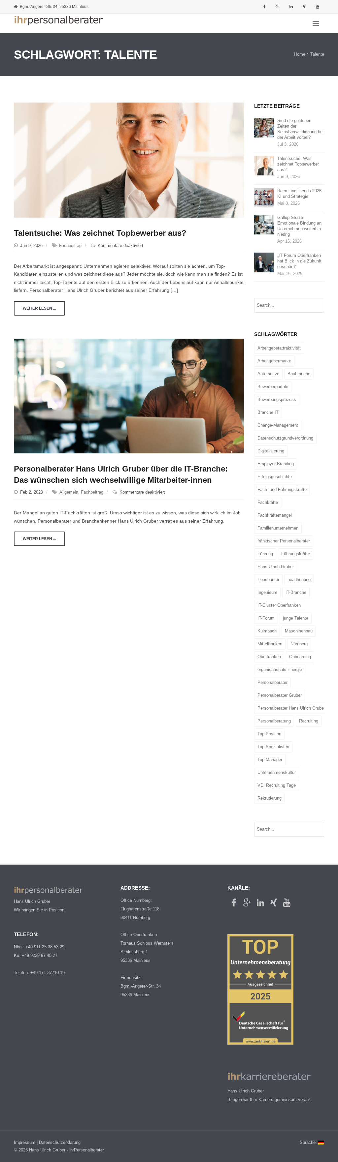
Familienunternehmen (277, 528)
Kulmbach (267, 630)
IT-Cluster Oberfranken (279, 605)
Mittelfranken (269, 643)
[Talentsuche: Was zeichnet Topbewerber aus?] (129, 159)
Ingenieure (267, 592)
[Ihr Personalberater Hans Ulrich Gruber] (58, 23)
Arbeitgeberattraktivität (279, 348)
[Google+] (278, 6)
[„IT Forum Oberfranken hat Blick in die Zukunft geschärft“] (264, 262)
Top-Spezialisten (273, 746)
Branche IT (268, 412)
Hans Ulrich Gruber (275, 566)
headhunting (299, 579)
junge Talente (295, 618)
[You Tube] (317, 6)
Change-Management (277, 425)
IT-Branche (296, 592)
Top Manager (269, 759)
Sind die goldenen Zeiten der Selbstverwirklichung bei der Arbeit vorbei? (300, 129)
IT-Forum (266, 618)
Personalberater (272, 682)
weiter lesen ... (39, 308)
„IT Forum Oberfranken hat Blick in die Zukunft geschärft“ (299, 261)
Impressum (24, 1142)
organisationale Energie (279, 669)
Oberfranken (269, 656)
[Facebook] (264, 6)
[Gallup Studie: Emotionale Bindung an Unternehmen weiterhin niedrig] (264, 224)
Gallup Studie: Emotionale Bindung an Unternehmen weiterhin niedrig (299, 226)
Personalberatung (274, 721)
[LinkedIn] (291, 6)
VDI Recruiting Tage (276, 785)
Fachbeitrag (70, 245)
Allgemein (68, 492)
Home (299, 54)
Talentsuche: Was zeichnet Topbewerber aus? (100, 233)
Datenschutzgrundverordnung (285, 438)
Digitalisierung (270, 450)
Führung (265, 553)
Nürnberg (299, 643)
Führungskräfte (295, 553)
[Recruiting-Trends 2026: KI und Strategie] (264, 197)
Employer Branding (275, 463)
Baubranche (298, 373)
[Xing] (304, 6)
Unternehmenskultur (276, 772)
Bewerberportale (272, 386)
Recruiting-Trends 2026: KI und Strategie (300, 193)
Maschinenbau (299, 630)
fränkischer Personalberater (283, 540)
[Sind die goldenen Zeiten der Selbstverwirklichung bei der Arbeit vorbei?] (264, 127)
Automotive (268, 373)
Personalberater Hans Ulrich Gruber (291, 708)
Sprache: (309, 1142)
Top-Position (269, 733)
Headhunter (268, 579)
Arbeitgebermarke (274, 360)
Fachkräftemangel (274, 515)
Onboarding (300, 656)
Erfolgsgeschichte (274, 476)
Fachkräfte (267, 502)
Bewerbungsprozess (276, 399)
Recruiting (308, 721)
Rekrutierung (269, 798)
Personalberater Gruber (279, 695)
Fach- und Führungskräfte (282, 489)
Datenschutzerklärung (60, 1142)
